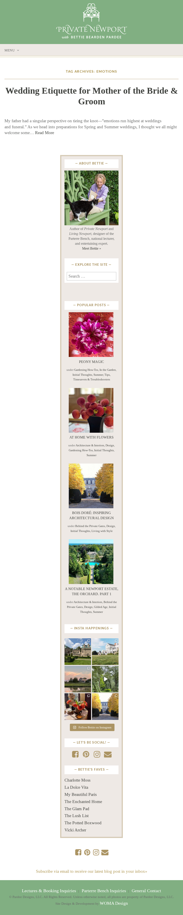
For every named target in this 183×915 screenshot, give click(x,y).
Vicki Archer (75, 830)
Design (110, 445)
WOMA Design (114, 903)
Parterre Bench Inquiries (104, 890)
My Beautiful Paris (80, 794)
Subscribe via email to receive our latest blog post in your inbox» (91, 871)
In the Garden (108, 369)
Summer (98, 374)
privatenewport (77, 643)
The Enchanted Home (83, 801)
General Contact (146, 890)
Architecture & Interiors (90, 445)
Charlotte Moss (77, 780)
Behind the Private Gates (90, 526)
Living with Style (102, 531)
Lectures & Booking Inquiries (49, 890)
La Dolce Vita (76, 787)
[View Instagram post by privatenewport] (88, 662)
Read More (44, 132)
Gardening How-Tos (86, 369)
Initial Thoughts (82, 374)
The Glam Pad (76, 808)
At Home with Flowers (91, 437)
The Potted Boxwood (83, 822)
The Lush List (76, 815)
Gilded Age (101, 607)
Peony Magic (91, 362)
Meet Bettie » (91, 248)
